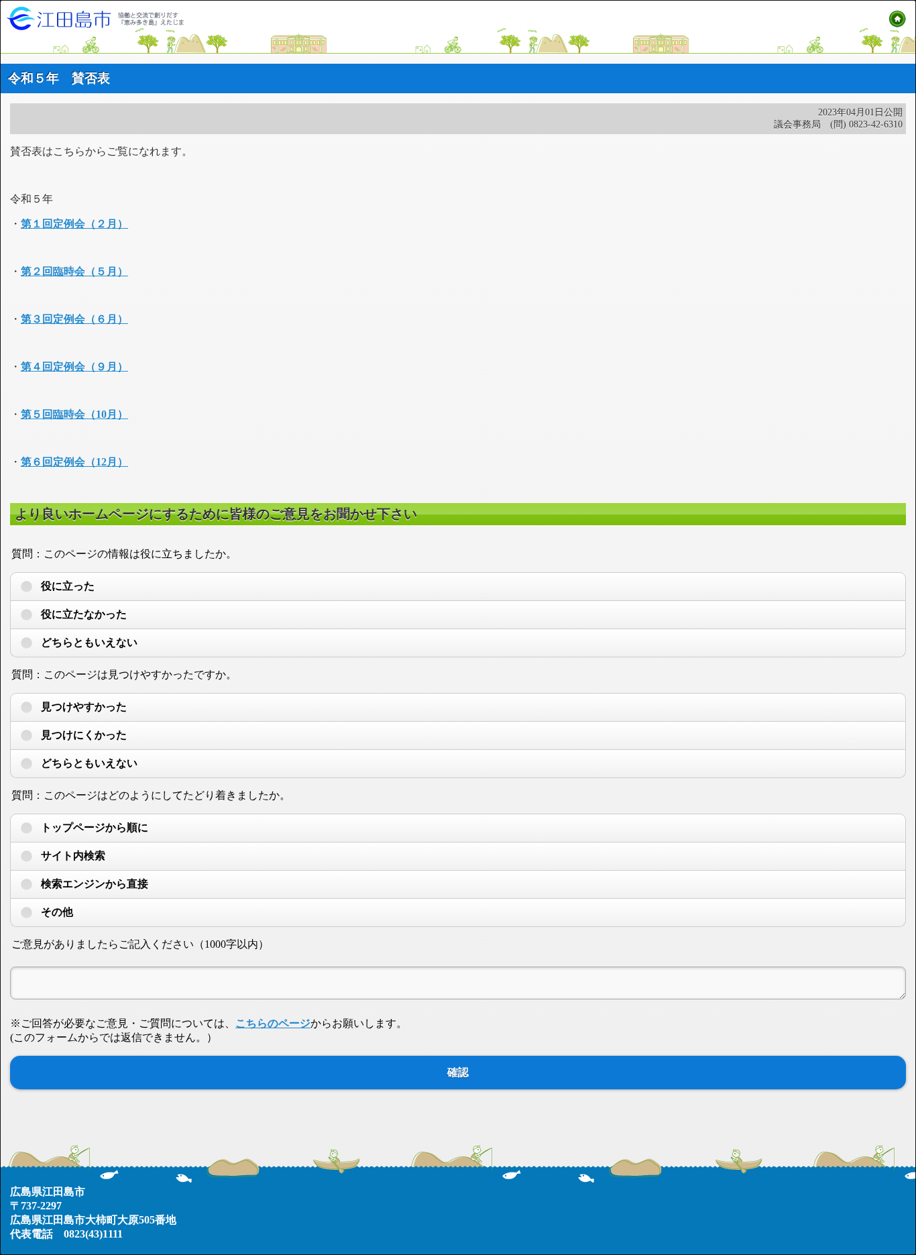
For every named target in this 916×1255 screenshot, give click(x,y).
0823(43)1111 (93, 1234)
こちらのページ (272, 1023)
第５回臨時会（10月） (74, 414)
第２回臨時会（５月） (74, 271)
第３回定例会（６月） (74, 319)
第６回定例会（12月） (74, 462)
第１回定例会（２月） (74, 223)
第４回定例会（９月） (74, 366)
